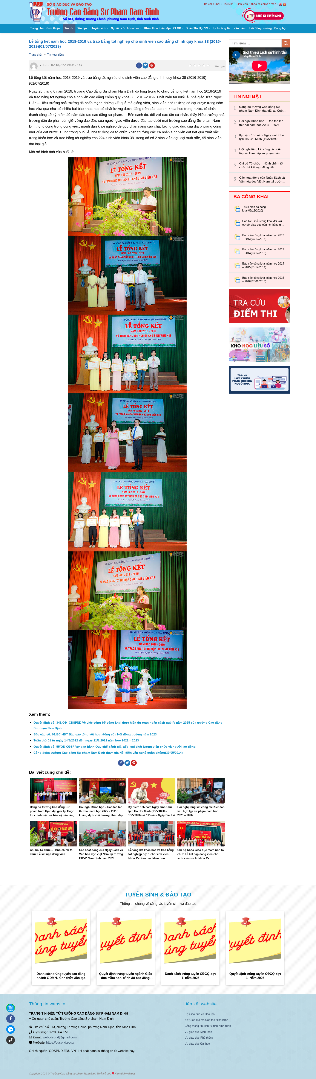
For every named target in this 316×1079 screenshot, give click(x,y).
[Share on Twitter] (146, 65)
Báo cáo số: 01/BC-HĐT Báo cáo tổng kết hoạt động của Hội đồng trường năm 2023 (95, 734)
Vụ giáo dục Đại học (197, 1043)
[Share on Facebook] (139, 65)
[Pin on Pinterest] (152, 65)
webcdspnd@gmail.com (60, 1037)
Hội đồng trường (260, 28)
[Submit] (286, 43)
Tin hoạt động (55, 54)
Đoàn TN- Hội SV (197, 28)
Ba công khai (212, 4)
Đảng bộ (279, 28)
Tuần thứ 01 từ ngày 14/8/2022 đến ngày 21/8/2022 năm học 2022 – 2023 (86, 740)
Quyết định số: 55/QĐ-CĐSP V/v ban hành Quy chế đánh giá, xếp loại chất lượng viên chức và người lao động (115, 746)
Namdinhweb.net (125, 1073)
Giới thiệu (53, 28)
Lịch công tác (222, 28)
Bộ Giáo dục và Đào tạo (200, 1014)
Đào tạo (82, 28)
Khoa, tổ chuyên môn (263, 4)
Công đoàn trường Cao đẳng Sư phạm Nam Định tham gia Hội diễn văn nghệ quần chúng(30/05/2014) (108, 752)
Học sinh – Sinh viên (235, 4)
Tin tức (69, 28)
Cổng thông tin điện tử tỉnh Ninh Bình (208, 1025)
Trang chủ (37, 28)
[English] (281, 4)
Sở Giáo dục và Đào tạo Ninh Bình (206, 1019)
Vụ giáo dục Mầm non (198, 1031)
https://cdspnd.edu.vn (61, 1042)
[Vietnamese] (285, 4)
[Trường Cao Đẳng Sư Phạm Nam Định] (95, 12)
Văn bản (239, 28)
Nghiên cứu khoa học (125, 28)
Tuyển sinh (99, 28)
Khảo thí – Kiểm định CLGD (162, 28)
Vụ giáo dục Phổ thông (199, 1037)
